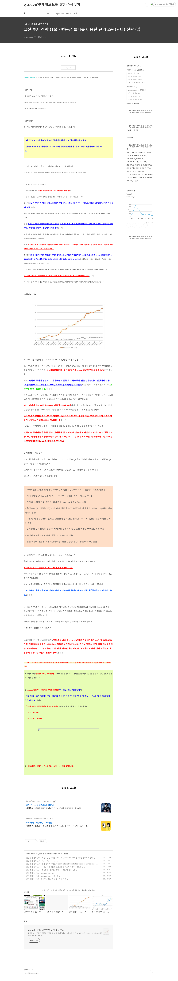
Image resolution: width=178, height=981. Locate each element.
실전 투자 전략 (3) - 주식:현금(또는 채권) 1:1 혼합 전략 (46, 879)
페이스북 (129, 225)
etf (139, 174)
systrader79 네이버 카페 (66, 13)
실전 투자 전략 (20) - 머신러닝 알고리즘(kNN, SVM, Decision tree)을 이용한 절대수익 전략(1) (60, 858)
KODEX (144, 174)
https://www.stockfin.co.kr (37, 819)
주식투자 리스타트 (133, 162)
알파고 (129, 171)
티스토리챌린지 (132, 174)
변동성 (150, 174)
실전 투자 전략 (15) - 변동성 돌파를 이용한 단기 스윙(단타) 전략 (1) (50, 870)
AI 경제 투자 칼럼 (135, 99)
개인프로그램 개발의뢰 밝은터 (40, 804)
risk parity (142, 152)
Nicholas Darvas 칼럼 (137, 90)
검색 (147, 5)
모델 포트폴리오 (146, 165)
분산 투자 (130, 155)
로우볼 (149, 152)
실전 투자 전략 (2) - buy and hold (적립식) (42, 876)
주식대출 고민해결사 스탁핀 (39, 822)
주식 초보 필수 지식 (135, 79)
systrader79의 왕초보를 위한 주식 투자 (52, 4)
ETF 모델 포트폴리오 (136, 82)
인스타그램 (134, 225)
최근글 (129, 129)
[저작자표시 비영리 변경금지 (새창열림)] (50, 841)
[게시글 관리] (34, 841)
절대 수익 (135, 168)
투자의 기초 (133, 73)
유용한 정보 (133, 103)
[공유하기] (31, 841)
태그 (34, 13)
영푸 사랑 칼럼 (134, 93)
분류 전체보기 (134, 65)
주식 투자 (143, 162)
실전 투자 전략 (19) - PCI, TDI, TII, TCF (41, 861)
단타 (140, 177)
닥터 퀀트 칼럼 (134, 96)
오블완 (136, 180)
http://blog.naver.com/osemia (38, 801)
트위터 (140, 225)
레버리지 (134, 152)
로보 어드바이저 (132, 177)
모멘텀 (129, 168)
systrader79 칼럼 (34, 853)
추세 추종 (143, 155)
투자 (144, 177)
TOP (152, 971)
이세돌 (149, 177)
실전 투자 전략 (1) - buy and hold (38, 873)
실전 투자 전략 (48, 853)
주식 (148, 168)
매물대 (136, 155)
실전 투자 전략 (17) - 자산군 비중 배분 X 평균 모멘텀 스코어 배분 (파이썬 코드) (54, 867)
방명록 (46, 13)
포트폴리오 (130, 165)
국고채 (137, 165)
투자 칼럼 (132, 86)
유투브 (145, 225)
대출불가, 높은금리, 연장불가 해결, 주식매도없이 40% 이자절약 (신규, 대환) (57, 825)
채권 (128, 152)
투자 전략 (130, 158)
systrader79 (138, 158)
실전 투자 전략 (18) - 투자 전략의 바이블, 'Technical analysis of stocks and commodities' (60, 864)
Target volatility (138, 171)
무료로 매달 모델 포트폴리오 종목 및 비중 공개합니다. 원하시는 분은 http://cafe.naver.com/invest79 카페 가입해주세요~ (65, 934)
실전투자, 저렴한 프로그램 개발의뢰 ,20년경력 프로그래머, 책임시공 (54, 808)
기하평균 (143, 168)
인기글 (136, 129)
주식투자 (129, 180)
